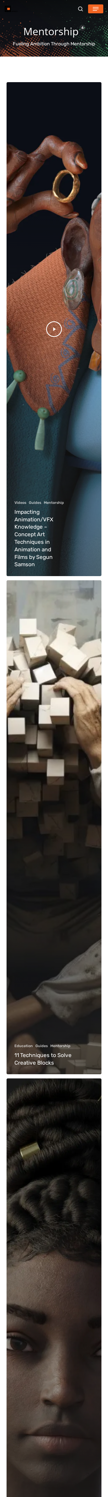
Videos (20, 502)
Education (23, 1046)
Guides (35, 502)
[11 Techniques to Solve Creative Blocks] (54, 827)
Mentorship (54, 502)
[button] (95, 8)
